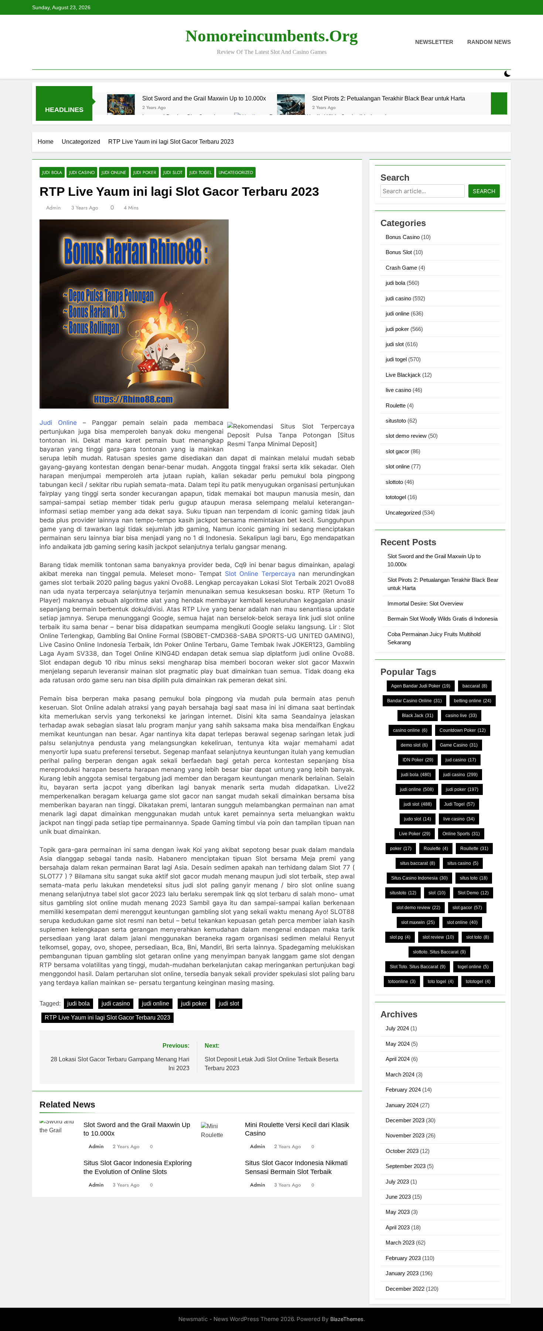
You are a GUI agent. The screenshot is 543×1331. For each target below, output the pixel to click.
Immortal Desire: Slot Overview (425, 603)
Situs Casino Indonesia (419, 878)
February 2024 (403, 1089)
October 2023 (402, 1151)
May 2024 (398, 1044)
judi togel (200, 172)
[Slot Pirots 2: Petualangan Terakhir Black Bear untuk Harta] (291, 108)
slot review (438, 937)
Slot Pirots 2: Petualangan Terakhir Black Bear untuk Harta (388, 98)
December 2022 (405, 1289)
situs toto (474, 878)
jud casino (460, 759)
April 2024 (398, 1059)
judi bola (52, 172)
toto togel (441, 981)
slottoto (394, 482)
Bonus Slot (399, 252)
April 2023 (398, 1227)
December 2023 (405, 1120)
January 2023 (402, 1273)
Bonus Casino (403, 237)
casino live (461, 715)
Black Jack (417, 715)
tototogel (396, 497)
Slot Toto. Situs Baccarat (417, 966)
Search (484, 191)
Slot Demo (473, 892)
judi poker (144, 172)
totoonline (402, 981)
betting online (472, 700)
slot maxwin (418, 922)
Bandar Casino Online (414, 700)
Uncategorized (236, 172)
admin (53, 207)
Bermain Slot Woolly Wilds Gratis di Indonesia (442, 618)
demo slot (414, 745)
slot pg (400, 937)
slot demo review (406, 436)
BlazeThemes (346, 1319)
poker (400, 848)
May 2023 (398, 1212)
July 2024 (397, 1028)
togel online (473, 966)
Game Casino (459, 745)
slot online (398, 466)
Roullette (474, 848)
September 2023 (406, 1166)
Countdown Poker (463, 730)
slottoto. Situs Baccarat (439, 952)
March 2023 (400, 1242)
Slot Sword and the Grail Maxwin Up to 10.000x (204, 98)
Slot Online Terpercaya (258, 573)
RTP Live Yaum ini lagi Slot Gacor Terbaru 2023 (107, 1017)
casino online (410, 730)
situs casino (462, 863)
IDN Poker (418, 759)
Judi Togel (459, 804)
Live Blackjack (403, 375)
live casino (398, 390)
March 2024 (400, 1074)
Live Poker (414, 833)
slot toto (477, 937)
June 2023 (398, 1197)
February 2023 (403, 1258)
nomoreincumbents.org (271, 36)
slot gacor (397, 451)
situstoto (396, 420)
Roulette (396, 405)
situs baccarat (417, 863)
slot (436, 892)
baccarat (474, 686)
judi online (114, 172)
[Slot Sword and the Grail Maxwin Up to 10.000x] (121, 108)
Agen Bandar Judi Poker (420, 686)
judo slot (417, 819)
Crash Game (401, 268)
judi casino (82, 172)
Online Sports (461, 833)
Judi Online (58, 422)
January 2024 (402, 1105)
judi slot (172, 172)
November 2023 (405, 1135)
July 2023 (397, 1181)
